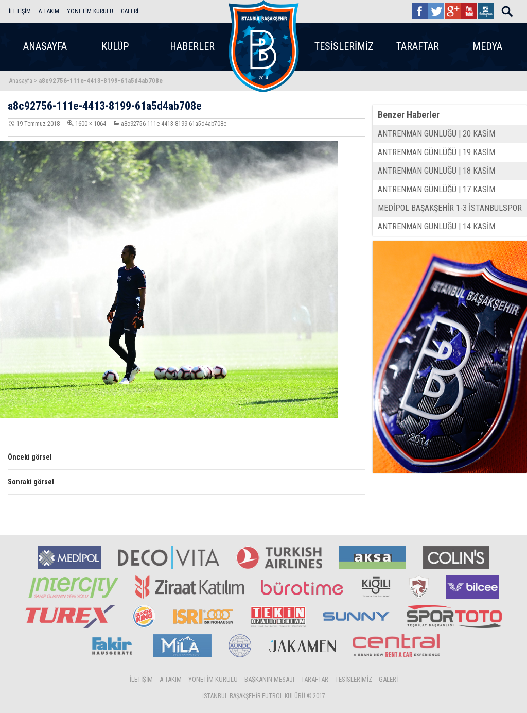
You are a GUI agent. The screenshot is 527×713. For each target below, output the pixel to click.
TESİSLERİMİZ (344, 46)
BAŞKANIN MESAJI (269, 679)
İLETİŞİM (20, 11)
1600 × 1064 (90, 123)
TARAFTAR (417, 46)
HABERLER (192, 46)
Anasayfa (20, 80)
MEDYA (487, 46)
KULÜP (115, 46)
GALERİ (129, 11)
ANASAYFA (45, 46)
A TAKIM (49, 11)
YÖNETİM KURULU (90, 11)
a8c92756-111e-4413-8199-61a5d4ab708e (173, 123)
